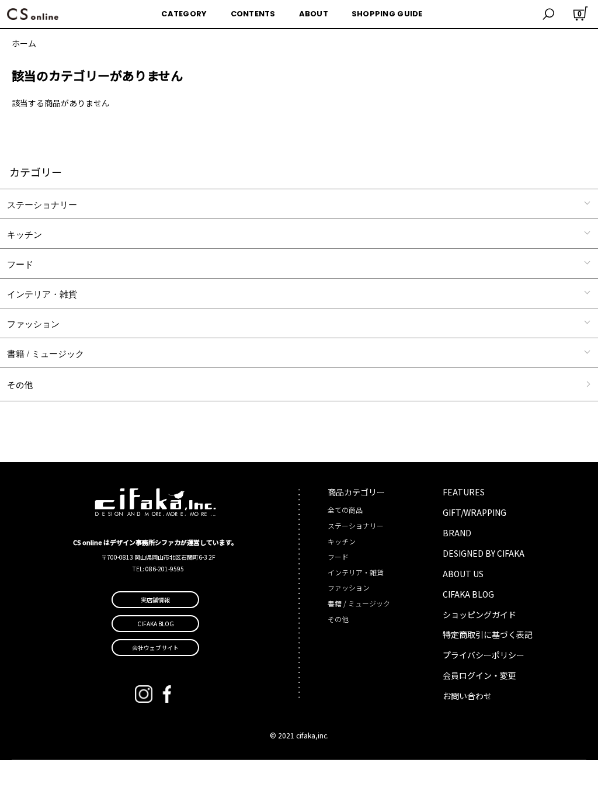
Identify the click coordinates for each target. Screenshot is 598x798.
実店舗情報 (155, 599)
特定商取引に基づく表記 (488, 634)
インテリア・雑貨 (42, 293)
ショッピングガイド (479, 614)
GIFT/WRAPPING (474, 512)
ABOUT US (463, 574)
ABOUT (313, 13)
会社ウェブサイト (155, 647)
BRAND (457, 533)
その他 (20, 385)
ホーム (24, 43)
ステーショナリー (42, 204)
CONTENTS (253, 13)
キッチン (24, 234)
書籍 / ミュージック (45, 353)
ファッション (33, 323)
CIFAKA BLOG (468, 594)
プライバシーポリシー (483, 655)
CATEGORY (184, 13)
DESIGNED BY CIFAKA (483, 553)
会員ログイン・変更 (479, 675)
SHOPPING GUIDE (387, 13)
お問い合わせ (467, 696)
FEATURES (464, 492)
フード (20, 264)
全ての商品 (345, 510)
